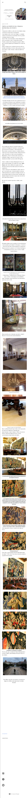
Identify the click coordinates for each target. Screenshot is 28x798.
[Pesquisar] (25, 2)
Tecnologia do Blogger (15, 793)
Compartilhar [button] (4, 733)
